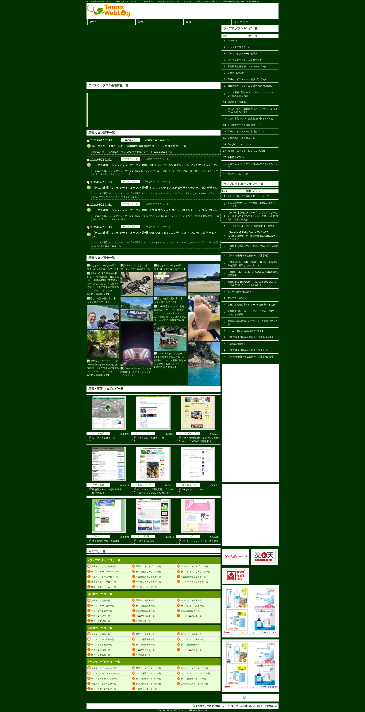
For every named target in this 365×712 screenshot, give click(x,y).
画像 (189, 22)
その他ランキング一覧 (146, 689)
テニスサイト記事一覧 (101, 611)
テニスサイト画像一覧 (101, 644)
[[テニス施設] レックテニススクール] (88, 126)
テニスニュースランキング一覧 (106, 673)
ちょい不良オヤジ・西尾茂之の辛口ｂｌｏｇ (250, 118)
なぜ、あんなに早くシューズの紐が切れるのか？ (253, 304)
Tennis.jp (232, 40)
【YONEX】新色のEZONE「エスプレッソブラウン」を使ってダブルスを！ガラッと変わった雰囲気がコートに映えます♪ (253, 216)
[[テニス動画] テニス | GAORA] (153, 532)
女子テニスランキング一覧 (103, 668)
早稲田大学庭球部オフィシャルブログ (247, 66)
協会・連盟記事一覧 (100, 621)
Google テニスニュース (194, 489)
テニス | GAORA (145, 541)
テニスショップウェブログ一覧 (195, 571)
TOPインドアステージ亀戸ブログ (245, 53)
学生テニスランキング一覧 (103, 684)
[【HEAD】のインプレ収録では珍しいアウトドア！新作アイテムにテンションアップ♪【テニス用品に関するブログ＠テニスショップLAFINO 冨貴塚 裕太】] (137, 309)
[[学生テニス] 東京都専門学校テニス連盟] (109, 532)
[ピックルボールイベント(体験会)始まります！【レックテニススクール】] (137, 372)
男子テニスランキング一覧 (148, 668)
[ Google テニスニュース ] (157, 140)
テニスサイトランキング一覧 (104, 678)
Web (93, 22)
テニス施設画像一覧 (145, 639)
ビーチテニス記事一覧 (191, 616)
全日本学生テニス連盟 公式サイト (245, 125)
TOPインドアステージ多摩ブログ (245, 60)
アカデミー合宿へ (237, 298)
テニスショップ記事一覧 (192, 605)
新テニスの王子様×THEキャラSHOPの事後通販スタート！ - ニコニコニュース (139, 145)
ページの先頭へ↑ (268, 706)
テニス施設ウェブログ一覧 (148, 571)
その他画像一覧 (143, 655)
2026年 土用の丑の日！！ (241, 291)
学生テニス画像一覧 (100, 650)
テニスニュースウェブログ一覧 (106, 571)
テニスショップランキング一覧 (195, 673)
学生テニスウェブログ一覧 (103, 582)
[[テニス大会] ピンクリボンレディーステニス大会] (198, 532)
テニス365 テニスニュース (150, 438)
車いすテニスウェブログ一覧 (194, 566)
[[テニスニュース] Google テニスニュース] (198, 480)
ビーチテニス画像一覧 (191, 650)
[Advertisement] (153, 53)
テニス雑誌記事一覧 (190, 611)
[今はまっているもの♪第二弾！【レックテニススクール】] (103, 267)
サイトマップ (231, 706)
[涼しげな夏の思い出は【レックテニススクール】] (103, 300)
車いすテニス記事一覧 (191, 600)
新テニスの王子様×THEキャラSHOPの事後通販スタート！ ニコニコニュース (132, 151)
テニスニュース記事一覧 (102, 605)
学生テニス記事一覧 (100, 616)
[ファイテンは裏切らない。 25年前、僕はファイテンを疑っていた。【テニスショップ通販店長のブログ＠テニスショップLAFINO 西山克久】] (137, 344)
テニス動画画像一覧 (145, 644)
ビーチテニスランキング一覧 (194, 684)
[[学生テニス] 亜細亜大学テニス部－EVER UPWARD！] (196, 126)
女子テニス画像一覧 (100, 634)
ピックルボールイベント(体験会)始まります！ (251, 226)
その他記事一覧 (143, 621)
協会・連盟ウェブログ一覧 (103, 587)
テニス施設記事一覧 (145, 605)
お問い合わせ (249, 706)
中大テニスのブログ (238, 173)
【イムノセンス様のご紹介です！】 (246, 330)
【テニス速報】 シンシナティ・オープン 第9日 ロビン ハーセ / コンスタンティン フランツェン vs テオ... (155, 164)
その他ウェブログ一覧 (146, 587)
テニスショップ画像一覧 (192, 639)
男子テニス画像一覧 (145, 634)
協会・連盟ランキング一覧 (103, 689)
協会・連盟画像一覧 (100, 655)
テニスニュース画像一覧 (102, 639)
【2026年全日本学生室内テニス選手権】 (248, 255)
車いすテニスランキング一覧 (194, 668)
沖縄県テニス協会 (237, 102)
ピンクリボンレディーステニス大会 (200, 541)
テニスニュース (130, 140)
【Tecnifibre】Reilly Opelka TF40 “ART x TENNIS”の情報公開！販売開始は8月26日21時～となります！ (253, 236)
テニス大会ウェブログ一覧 (148, 582)
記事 (141, 22)
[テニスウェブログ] (108, 16)
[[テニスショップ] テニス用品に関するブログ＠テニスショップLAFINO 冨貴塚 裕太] (160, 126)
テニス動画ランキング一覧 (148, 678)
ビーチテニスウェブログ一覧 (194, 582)
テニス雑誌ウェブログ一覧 (193, 577)
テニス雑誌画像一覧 (190, 644)
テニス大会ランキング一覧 (148, 684)
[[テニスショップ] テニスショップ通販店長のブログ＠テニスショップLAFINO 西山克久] (153, 480)
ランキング (241, 22)
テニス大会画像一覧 (145, 650)
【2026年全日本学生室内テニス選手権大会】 (251, 337)
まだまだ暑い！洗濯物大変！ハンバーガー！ (250, 196)
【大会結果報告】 (237, 343)
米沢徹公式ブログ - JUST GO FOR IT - (247, 151)
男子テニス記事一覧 (145, 600)
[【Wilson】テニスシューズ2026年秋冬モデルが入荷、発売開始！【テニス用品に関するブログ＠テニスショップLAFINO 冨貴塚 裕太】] (170, 360)
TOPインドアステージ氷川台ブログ (246, 131)
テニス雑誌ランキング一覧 (193, 678)
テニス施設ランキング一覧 (148, 673)
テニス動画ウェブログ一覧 (148, 577)
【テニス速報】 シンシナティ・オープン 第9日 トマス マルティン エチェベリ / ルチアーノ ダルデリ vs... (155, 187)
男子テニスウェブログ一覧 (148, 566)
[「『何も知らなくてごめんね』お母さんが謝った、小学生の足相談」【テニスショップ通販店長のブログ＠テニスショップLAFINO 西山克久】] (204, 317)
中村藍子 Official (236, 157)
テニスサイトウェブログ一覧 (104, 577)
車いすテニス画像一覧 (191, 634)
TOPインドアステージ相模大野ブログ (247, 79)
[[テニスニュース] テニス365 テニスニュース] (124, 126)
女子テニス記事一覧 (100, 600)
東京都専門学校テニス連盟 (106, 541)
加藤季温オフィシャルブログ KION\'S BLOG (250, 86)
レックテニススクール (103, 438)
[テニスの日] (250, 697)
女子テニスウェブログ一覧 (103, 566)
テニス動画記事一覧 (145, 611)
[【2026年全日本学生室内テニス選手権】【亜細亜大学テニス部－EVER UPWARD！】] (170, 284)
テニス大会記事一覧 (145, 616)
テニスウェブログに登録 (208, 706)
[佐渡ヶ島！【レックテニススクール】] (170, 338)
